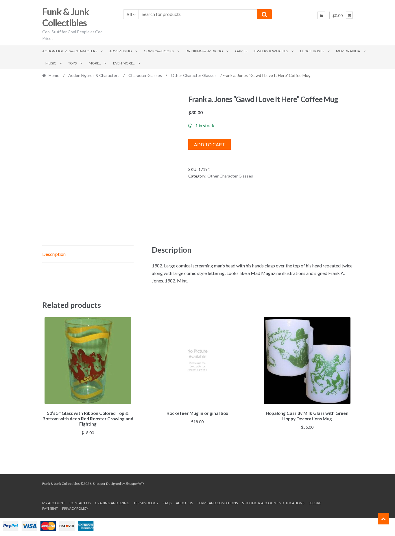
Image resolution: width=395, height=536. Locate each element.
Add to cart (209, 144)
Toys (72, 63)
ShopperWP (134, 483)
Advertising (120, 51)
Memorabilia (348, 51)
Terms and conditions (217, 503)
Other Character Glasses (194, 75)
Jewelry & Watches (270, 51)
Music (50, 63)
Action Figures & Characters (69, 51)
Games (241, 51)
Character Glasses (145, 75)
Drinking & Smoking (204, 51)
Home (54, 75)
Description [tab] (54, 254)
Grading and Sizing (112, 503)
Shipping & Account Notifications (273, 503)
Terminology (146, 503)
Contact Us (80, 503)
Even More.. (124, 63)
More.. (95, 63)
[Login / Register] (321, 15)
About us (184, 503)
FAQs (167, 503)
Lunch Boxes (312, 51)
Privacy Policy (75, 508)
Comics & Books (158, 51)
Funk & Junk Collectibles (65, 17)
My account (53, 503)
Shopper (99, 483)
